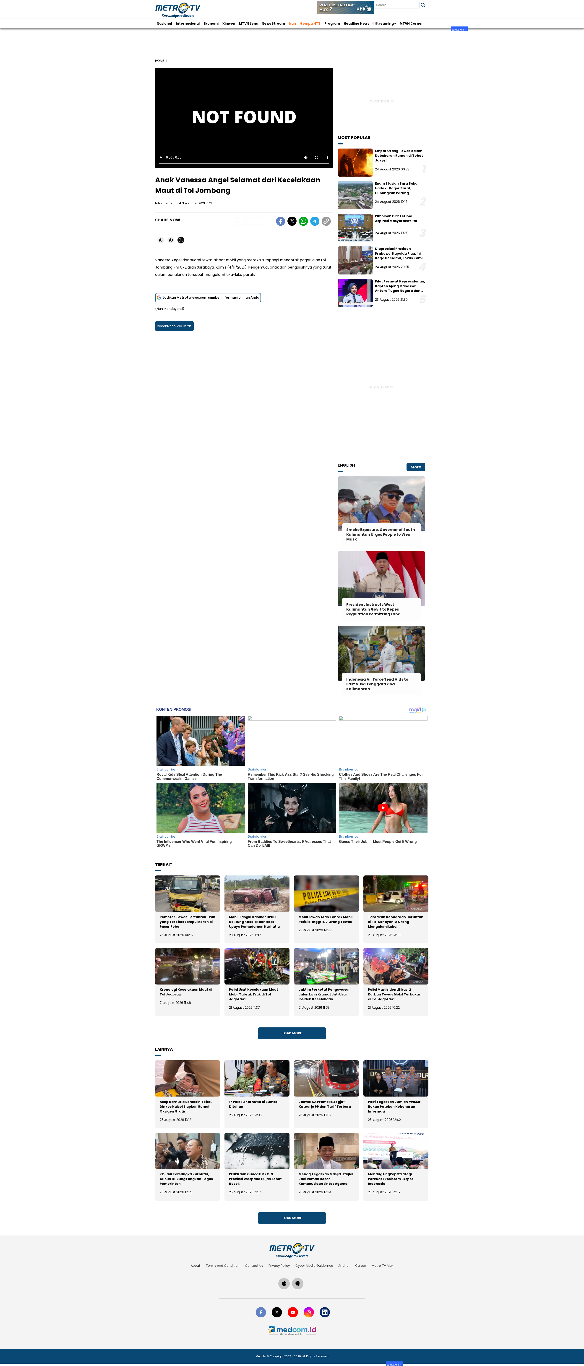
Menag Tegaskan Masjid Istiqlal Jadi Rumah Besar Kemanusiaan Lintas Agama (326, 1179)
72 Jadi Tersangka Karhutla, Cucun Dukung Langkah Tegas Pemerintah (186, 1179)
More (416, 467)
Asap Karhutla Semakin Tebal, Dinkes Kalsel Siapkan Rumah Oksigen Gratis (186, 1107)
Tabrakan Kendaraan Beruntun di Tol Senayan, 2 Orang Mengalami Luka (395, 922)
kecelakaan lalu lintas (174, 326)
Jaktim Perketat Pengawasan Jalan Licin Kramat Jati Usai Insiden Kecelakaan (325, 994)
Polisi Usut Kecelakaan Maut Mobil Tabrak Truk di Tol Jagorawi (253, 994)
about (195, 1265)
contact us (254, 1265)
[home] (292, 1250)
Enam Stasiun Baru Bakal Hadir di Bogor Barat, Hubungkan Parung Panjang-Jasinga (396, 190)
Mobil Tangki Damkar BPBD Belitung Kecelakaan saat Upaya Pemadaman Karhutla (254, 922)
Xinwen (228, 23)
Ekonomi (211, 23)
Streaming (384, 23)
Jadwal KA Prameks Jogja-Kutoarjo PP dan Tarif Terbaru (325, 1104)
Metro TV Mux (382, 1265)
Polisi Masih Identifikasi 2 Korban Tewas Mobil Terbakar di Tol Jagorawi (394, 994)
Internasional (188, 23)
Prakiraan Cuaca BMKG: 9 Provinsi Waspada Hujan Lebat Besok (255, 1179)
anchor (344, 1265)
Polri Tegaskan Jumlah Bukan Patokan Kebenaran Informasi (394, 1107)
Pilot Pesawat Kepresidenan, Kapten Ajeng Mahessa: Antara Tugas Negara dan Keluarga (400, 288)
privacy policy (279, 1265)
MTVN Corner (411, 23)
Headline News (356, 23)
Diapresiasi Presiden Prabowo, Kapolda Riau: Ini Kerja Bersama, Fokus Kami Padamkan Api (398, 255)
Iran (292, 23)
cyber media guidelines (314, 1265)
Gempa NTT (310, 23)
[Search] (422, 5)
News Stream (273, 23)
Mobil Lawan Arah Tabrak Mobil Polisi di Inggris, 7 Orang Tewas (325, 919)
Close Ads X (459, 29)
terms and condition (223, 1265)
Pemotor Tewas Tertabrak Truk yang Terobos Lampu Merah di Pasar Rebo (187, 922)
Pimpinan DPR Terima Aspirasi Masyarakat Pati (396, 218)
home (159, 60)
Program (332, 23)
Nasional (164, 23)
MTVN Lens (248, 23)
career (360, 1265)
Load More (292, 1033)
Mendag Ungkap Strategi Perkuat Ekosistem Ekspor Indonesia (390, 1179)
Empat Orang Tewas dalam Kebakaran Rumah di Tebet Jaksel (399, 156)
